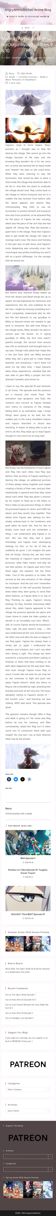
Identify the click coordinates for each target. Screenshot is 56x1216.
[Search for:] (32, 28)
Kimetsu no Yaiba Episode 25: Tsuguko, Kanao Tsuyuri (28, 871)
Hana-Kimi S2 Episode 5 (22, 1013)
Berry (11, 73)
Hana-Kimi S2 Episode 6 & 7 (24, 1000)
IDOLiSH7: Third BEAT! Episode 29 (28, 914)
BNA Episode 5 (28, 858)
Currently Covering (28, 77)
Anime (12, 77)
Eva (7, 995)
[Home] (2, 58)
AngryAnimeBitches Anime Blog (28, 10)
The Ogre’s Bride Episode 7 (23, 995)
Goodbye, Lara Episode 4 (22, 1018)
